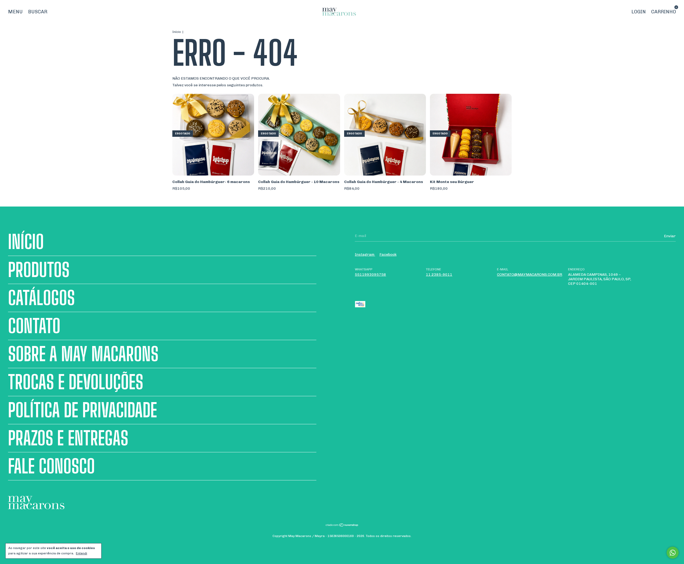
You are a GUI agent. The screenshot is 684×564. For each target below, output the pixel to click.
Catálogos (41, 298)
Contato (34, 326)
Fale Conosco (51, 466)
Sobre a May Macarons (83, 354)
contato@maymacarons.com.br (529, 274)
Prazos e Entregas (68, 438)
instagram (365, 254)
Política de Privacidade (82, 410)
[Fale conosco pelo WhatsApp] (673, 553)
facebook (388, 254)
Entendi (81, 553)
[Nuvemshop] (342, 525)
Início (176, 32)
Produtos (38, 270)
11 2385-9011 (439, 274)
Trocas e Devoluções (75, 382)
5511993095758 (370, 274)
